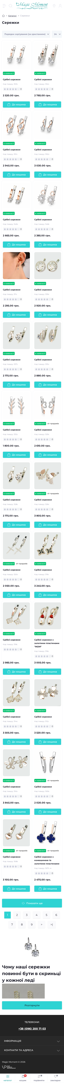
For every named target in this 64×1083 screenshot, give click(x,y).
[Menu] (4, 6)
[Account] (60, 6)
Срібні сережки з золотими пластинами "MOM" (46, 643)
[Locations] (54, 6)
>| (52, 924)
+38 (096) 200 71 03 (32, 1028)
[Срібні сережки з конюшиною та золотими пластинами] (47, 832)
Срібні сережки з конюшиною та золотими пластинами (46, 860)
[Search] (10, 6)
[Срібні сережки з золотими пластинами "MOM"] (47, 615)
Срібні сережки (11, 79)
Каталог (12, 15)
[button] (9, 1067)
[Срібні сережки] (16, 55)
